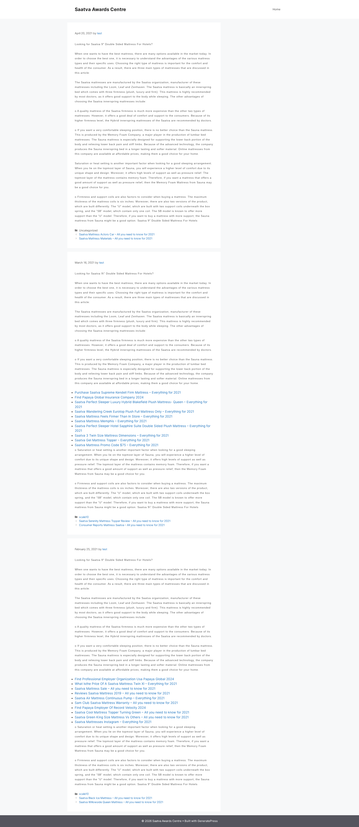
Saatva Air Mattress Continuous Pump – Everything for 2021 (120, 698)
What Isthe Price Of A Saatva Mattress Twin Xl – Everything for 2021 (126, 684)
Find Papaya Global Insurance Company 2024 (109, 397)
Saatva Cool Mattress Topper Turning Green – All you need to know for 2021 (132, 712)
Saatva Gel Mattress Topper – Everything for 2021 (112, 440)
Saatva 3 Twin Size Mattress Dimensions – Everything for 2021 (122, 435)
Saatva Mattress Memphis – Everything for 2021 (111, 421)
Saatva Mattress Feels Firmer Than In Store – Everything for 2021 (123, 416)
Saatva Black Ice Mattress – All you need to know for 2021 (115, 798)
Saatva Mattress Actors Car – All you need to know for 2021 (117, 234)
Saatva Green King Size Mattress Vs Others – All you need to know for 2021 (132, 717)
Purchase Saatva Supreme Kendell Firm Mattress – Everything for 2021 (128, 392)
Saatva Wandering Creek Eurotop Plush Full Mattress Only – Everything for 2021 (134, 411)
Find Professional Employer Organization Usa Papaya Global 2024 (124, 679)
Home (276, 9)
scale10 (84, 517)
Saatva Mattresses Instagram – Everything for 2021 (113, 722)
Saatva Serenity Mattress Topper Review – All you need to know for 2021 (125, 520)
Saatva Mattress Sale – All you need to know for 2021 (115, 688)
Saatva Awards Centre (100, 9)
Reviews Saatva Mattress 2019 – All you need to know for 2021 (122, 693)
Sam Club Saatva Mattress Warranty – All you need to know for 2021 (126, 703)
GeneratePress (208, 821)
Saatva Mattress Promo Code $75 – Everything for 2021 (116, 445)
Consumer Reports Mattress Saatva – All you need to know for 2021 (122, 525)
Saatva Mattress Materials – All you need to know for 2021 (115, 238)
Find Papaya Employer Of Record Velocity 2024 (110, 708)
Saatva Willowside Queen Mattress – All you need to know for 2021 (121, 802)
